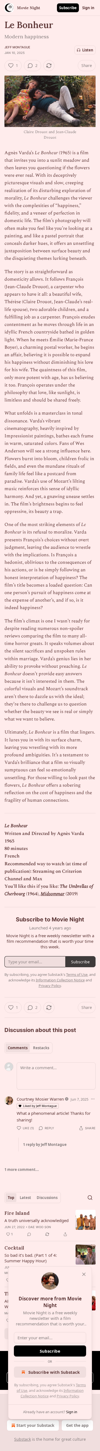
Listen (87, 50)
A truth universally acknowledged (36, 1220)
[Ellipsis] (92, 1099)
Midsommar (52, 893)
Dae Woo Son (39, 1227)
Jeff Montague (17, 47)
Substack (22, 1439)
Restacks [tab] (41, 1047)
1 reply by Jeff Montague (45, 1144)
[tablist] (28, 1047)
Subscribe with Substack (54, 1372)
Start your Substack (35, 1425)
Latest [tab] (25, 1197)
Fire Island (17, 1213)
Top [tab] (11, 1197)
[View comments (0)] (29, 1234)
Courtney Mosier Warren (40, 1099)
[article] (50, 1224)
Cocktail (14, 1248)
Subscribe (68, 7)
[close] (83, 1274)
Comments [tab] (18, 1047)
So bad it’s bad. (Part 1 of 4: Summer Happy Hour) (30, 1257)
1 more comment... (21, 1169)
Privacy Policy (68, 1395)
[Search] (90, 1197)
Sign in (88, 7)
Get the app (77, 1425)
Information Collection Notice (60, 980)
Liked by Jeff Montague (40, 1106)
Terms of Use (77, 974)
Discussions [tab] (47, 1197)
